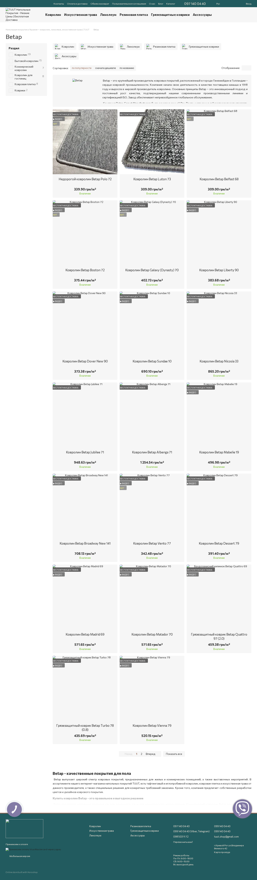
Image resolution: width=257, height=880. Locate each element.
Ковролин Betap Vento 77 (152, 543)
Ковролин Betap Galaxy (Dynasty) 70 (152, 270)
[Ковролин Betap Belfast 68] (219, 141)
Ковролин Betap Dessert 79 (219, 543)
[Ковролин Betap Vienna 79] (152, 688)
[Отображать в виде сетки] (244, 68)
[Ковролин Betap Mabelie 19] (219, 414)
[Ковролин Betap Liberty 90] (219, 232)
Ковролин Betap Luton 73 (152, 179)
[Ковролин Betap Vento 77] (152, 506)
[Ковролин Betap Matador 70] (152, 597)
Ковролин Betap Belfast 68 (219, 179)
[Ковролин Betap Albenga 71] (152, 414)
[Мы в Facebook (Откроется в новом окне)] (7, 3)
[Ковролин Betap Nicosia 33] (219, 323)
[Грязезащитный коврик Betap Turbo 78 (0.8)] (85, 688)
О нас (152, 3)
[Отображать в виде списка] (248, 68)
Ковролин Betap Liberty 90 (219, 270)
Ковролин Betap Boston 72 (85, 270)
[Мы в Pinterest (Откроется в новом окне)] (25, 3)
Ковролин (53, 15)
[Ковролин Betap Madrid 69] (85, 597)
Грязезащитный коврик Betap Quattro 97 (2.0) (219, 636)
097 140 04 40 (195, 3)
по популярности (81, 67)
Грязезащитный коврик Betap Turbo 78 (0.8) (85, 728)
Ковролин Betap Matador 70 (152, 634)
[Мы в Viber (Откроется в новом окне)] (34, 3)
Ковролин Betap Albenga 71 (152, 452)
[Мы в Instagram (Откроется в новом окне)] (20, 3)
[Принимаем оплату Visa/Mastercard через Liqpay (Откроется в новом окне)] (33, 849)
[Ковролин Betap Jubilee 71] (85, 414)
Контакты (59, 3)
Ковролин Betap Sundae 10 (152, 361)
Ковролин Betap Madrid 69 (85, 634)
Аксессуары (202, 15)
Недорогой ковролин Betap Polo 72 (85, 179)
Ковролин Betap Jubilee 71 (85, 452)
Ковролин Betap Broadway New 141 (85, 543)
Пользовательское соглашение (129, 3)
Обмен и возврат (99, 3)
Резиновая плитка (134, 15)
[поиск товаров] (240, 14)
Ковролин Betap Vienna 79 (152, 725)
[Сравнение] (230, 3)
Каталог (170, 3)
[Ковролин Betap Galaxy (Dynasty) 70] (152, 232)
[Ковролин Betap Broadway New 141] (85, 506)
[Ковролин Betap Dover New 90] (85, 323)
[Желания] (236, 3)
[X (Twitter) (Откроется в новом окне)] (16, 3)
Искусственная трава (80, 15)
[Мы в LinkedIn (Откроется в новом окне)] (29, 3)
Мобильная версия (19, 856)
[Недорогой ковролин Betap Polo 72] (85, 141)
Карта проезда (222, 852)
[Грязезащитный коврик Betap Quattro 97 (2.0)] (219, 597)
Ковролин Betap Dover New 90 (85, 361)
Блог (160, 3)
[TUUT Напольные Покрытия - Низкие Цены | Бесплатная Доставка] (24, 828)
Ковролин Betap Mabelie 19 (219, 452)
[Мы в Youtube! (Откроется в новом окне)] (11, 3)
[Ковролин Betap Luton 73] (152, 141)
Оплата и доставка (77, 3)
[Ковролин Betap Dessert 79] (219, 506)
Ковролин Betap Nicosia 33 (219, 361)
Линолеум (108, 15)
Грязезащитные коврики (170, 15)
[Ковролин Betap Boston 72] (85, 232)
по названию (127, 67)
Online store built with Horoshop (22, 872)
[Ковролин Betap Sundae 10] (152, 323)
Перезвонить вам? (183, 842)
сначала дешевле (105, 67)
